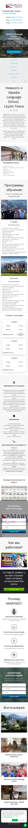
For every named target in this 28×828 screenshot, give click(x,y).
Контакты (14, 77)
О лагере (14, 60)
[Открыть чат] (25, 825)
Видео (14, 70)
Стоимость (14, 67)
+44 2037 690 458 (9, 13)
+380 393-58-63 (16, 20)
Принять (15, 820)
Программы (14, 63)
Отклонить (22, 820)
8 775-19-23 (16, 17)
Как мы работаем (14, 74)
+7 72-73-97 (16, 23)
